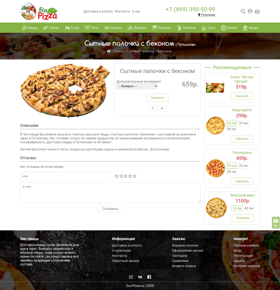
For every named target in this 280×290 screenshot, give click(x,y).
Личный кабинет (246, 245)
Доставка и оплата (98, 11)
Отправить (110, 208)
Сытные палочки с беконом (149, 51)
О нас (136, 11)
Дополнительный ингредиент (138, 81)
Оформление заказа (187, 250)
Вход (237, 250)
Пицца (118, 51)
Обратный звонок (125, 261)
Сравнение (180, 261)
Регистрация (243, 256)
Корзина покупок (185, 245)
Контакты (122, 11)
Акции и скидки (184, 266)
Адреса (239, 261)
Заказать (157, 97)
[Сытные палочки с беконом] (65, 91)
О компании (121, 250)
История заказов (247, 266)
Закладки (179, 256)
